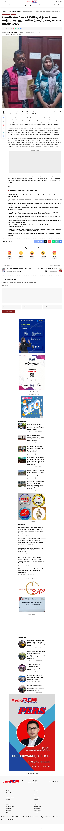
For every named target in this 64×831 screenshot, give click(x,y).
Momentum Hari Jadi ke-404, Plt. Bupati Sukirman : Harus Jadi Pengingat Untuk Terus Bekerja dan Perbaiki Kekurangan (36, 461)
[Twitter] (51, 782)
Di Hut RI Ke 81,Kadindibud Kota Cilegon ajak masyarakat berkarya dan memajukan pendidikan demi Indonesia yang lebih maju (32, 540)
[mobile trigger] (3, 2)
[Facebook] (49, 782)
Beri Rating (5, 285)
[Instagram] (55, 782)
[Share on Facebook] (9, 28)
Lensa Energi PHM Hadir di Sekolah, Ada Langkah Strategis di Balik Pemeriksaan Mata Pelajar (30, 550)
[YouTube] (53, 782)
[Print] (21, 28)
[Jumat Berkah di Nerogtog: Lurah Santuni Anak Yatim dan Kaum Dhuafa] (22, 678)
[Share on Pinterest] (13, 28)
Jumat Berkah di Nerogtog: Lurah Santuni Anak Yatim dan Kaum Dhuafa (35, 677)
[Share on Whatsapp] (16, 28)
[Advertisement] (35, 162)
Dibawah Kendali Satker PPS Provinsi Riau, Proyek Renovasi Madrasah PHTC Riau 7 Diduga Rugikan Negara (35, 485)
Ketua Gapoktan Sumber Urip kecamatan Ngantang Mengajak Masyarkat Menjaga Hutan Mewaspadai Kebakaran (36, 655)
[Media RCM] (32, 1)
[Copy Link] (18, 28)
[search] (57, 1)
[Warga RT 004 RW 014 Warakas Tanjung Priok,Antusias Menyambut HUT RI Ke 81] (22, 668)
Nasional (13, 14)
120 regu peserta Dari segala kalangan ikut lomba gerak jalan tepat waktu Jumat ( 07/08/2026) (31, 570)
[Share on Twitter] (11, 28)
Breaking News (6, 14)
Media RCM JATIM (12, 32)
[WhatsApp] (57, 782)
